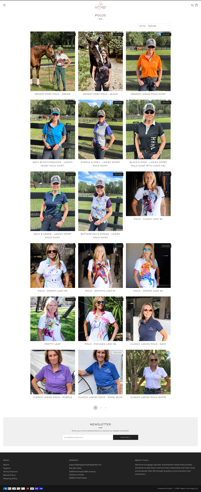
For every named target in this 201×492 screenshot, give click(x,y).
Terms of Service (10, 472)
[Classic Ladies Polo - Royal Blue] (100, 372)
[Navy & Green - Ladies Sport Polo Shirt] (52, 201)
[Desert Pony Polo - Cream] (52, 61)
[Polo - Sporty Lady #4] (52, 265)
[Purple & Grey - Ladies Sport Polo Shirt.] (100, 129)
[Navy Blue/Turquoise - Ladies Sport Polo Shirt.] (52, 129)
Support (6, 468)
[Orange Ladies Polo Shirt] (148, 61)
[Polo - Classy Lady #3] (148, 193)
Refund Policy (9, 475)
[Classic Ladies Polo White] (148, 372)
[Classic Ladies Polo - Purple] (52, 372)
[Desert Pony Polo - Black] (100, 61)
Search (6, 465)
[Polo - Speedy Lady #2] (148, 265)
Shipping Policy (10, 478)
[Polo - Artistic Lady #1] (100, 265)
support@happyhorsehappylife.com (85, 465)
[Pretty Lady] (52, 318)
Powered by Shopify (165, 488)
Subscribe (124, 437)
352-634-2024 (75, 468)
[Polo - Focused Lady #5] (100, 318)
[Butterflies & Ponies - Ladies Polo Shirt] (100, 201)
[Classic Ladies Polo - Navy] (148, 318)
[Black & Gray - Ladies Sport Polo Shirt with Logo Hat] (148, 129)
